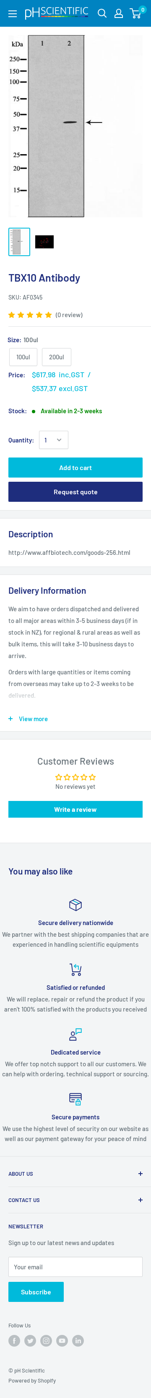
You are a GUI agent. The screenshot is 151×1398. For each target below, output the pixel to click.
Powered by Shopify (32, 1380)
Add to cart (75, 467)
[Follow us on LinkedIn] (78, 1341)
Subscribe (36, 1292)
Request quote (76, 492)
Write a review (75, 809)
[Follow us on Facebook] (14, 1341)
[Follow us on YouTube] (62, 1341)
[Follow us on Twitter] (30, 1341)
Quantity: (21, 440)
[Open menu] (12, 13)
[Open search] (102, 13)
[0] (135, 13)
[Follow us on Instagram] (46, 1341)
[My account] (119, 13)
